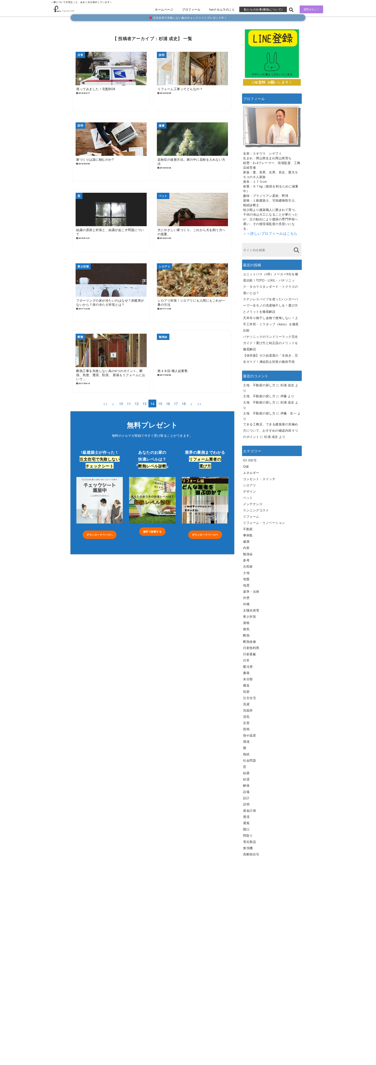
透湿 (246, 816)
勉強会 (248, 554)
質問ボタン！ (311, 9)
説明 (246, 804)
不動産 (248, 529)
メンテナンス (252, 504)
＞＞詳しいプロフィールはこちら (270, 233)
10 (121, 403)
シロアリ (249, 485)
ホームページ (164, 9)
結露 (246, 773)
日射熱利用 (251, 647)
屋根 (246, 622)
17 (176, 403)
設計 (246, 798)
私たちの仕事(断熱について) (263, 9)
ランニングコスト (256, 510)
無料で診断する (152, 531)
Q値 (246, 466)
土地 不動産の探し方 (259, 385)
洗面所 (248, 710)
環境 (246, 741)
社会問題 (249, 760)
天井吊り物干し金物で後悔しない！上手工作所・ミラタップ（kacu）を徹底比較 (271, 324)
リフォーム (251, 516)
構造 (246, 685)
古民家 (248, 566)
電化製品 (249, 841)
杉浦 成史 (287, 385)
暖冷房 (248, 666)
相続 (246, 754)
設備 (246, 791)
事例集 (248, 535)
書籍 (246, 673)
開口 (246, 829)
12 (137, 403)
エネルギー (251, 472)
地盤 (246, 579)
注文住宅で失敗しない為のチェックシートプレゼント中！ (189, 18)
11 (129, 403)
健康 (246, 541)
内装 (246, 547)
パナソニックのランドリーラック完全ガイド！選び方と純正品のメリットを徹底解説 (270, 342)
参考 (246, 560)
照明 (246, 729)
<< (105, 403)
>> (199, 403)
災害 (246, 723)
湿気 (246, 716)
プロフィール (191, 9)
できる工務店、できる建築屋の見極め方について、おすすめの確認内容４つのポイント (270, 430)
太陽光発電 (251, 610)
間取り (248, 835)
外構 (246, 604)
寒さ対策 (249, 616)
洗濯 (246, 704)
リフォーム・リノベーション (264, 522)
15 (160, 403)
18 (184, 403)
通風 (246, 823)
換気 (246, 629)
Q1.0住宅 (250, 460)
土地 (246, 572)
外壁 (246, 597)
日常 (246, 660)
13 (145, 403)
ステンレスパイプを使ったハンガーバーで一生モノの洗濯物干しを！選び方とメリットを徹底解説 (270, 305)
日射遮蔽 (249, 654)
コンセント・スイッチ (259, 479)
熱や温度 (249, 735)
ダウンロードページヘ (205, 534)
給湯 (246, 779)
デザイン (249, 491)
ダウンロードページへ (99, 534)
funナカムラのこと (222, 9)
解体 (246, 785)
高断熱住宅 (251, 854)
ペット (248, 497)
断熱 (246, 635)
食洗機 (248, 848)
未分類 (248, 679)
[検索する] (296, 250)
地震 (246, 585)
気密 (246, 691)
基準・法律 (251, 591)
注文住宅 (249, 698)
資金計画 (249, 810)
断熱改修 (249, 641)
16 (168, 403)
